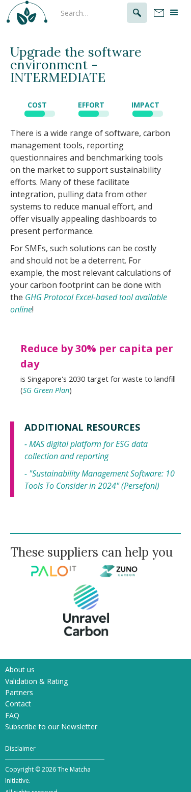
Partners (19, 692)
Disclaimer (20, 748)
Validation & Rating (36, 681)
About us (20, 669)
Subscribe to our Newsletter (51, 726)
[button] (175, 13)
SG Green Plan (46, 390)
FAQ (12, 715)
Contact (18, 703)
